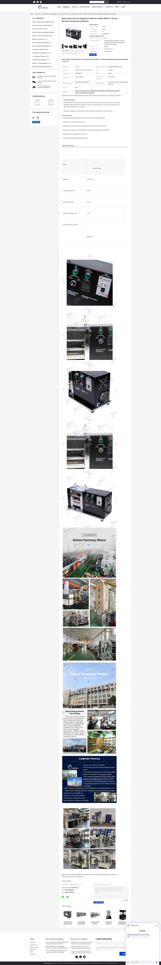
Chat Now (119, 2)
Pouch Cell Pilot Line (38, 29)
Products (66, 7)
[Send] (156, 962)
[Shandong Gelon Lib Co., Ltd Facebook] (34, 2)
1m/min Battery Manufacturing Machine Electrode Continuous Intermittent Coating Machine (67, 923)
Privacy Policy (47, 963)
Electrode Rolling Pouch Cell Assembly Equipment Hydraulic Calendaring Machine (56, 951)
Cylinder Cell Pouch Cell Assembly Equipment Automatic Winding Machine (57, 947)
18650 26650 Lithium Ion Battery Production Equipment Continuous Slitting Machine (80, 947)
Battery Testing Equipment (40, 63)
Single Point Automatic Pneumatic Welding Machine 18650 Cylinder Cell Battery (108, 923)
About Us (75, 7)
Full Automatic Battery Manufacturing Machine (104, 874)
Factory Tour (85, 7)
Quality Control (97, 7)
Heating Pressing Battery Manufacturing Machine (78, 874)
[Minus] (157, 925)
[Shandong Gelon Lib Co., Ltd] (43, 7)
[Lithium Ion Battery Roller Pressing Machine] (34, 82)
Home (59, 7)
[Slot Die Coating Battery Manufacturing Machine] (34, 87)
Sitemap (32, 954)
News (117, 7)
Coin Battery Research (39, 49)
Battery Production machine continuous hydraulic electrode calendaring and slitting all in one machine (82, 943)
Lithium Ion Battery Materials (40, 66)
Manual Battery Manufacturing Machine (72, 876)
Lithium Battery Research (39, 53)
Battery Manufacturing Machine (50, 14)
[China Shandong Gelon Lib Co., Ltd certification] (37, 102)
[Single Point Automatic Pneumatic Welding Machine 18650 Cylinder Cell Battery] (109, 915)
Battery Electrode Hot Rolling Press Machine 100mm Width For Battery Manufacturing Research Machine (73, 52)
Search (106, 2)
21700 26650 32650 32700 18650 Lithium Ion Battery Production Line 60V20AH (81, 923)
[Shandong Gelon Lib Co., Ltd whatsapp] (39, 117)
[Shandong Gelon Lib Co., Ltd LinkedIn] (37, 2)
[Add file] (128, 962)
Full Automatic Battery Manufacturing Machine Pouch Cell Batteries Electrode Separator (95, 923)
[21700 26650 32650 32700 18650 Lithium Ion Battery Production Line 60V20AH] (81, 915)
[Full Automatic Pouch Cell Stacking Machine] (34, 77)
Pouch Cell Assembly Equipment (41, 22)
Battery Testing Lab (38, 39)
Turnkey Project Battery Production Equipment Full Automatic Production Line (81, 952)
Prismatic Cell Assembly (39, 60)
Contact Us (109, 7)
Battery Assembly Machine (40, 42)
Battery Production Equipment (41, 36)
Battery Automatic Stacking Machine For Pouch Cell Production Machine (57, 942)
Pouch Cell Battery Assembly (41, 25)
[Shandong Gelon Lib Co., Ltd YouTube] (40, 2)
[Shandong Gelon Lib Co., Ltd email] (34, 117)
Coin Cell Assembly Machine (40, 46)
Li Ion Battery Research (39, 56)
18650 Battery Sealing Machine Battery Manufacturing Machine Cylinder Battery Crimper (122, 923)
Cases (123, 7)
